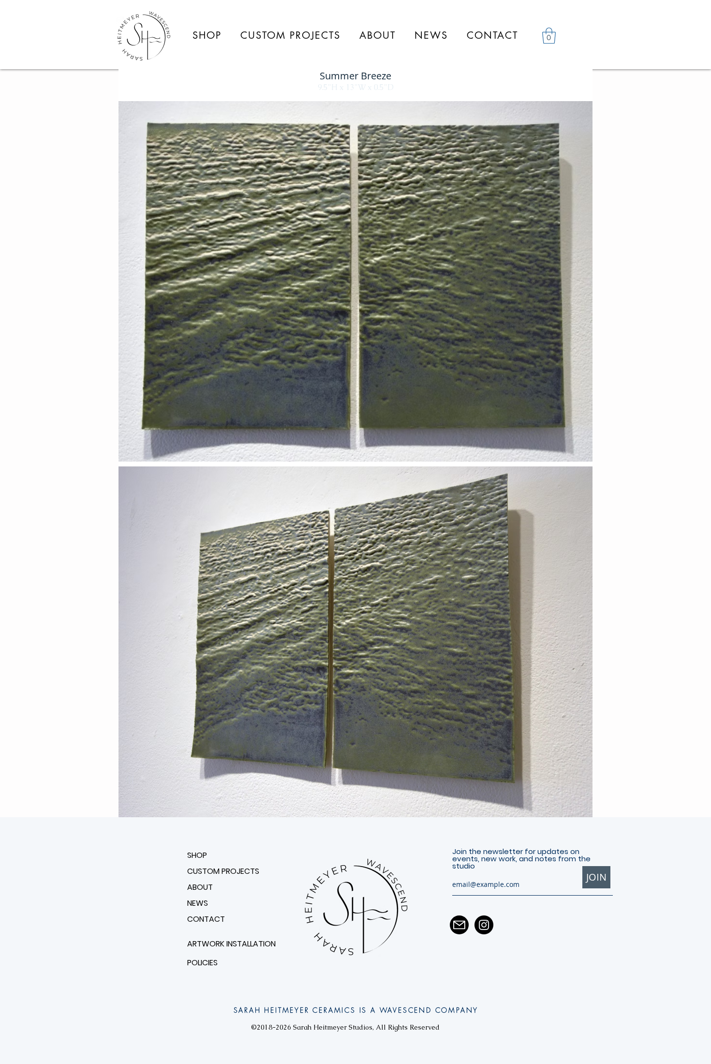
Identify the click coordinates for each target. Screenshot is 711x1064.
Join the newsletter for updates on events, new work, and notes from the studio (521, 858)
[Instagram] (483, 924)
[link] (549, 36)
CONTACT (206, 919)
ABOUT (200, 887)
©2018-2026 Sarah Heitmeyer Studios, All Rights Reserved (345, 1027)
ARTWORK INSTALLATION (221, 943)
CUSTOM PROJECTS (223, 871)
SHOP (197, 855)
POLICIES (202, 962)
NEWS (197, 903)
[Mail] (459, 924)
